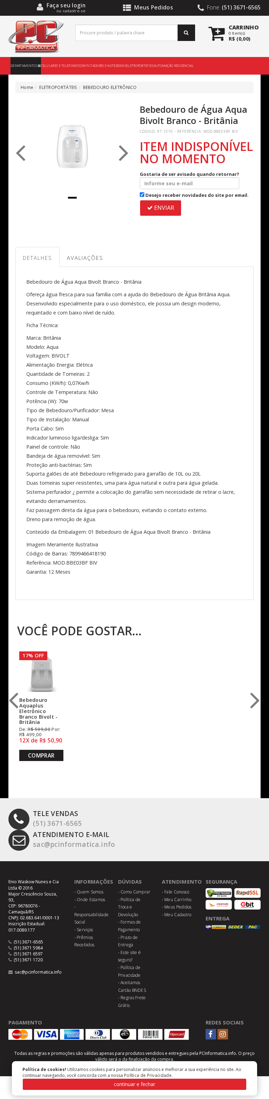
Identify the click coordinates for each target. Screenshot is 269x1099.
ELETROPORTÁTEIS (140, 65)
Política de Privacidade (148, 1075)
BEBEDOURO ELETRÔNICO (110, 87)
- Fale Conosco (175, 892)
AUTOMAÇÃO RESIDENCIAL (174, 65)
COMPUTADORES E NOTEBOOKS (102, 65)
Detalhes (37, 257)
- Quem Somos (89, 892)
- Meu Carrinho (177, 900)
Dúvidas (130, 881)
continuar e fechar (134, 1084)
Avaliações (85, 257)
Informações (93, 881)
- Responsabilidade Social (91, 914)
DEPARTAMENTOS (24, 65)
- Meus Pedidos (177, 907)
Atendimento (182, 881)
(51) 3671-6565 (57, 818)
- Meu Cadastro (177, 915)
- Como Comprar (134, 892)
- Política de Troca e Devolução (129, 907)
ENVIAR (163, 208)
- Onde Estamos (89, 900)
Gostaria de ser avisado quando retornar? (189, 174)
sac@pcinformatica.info (74, 839)
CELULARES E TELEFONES (60, 65)
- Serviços (83, 930)
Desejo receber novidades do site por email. (196, 195)
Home (27, 87)
